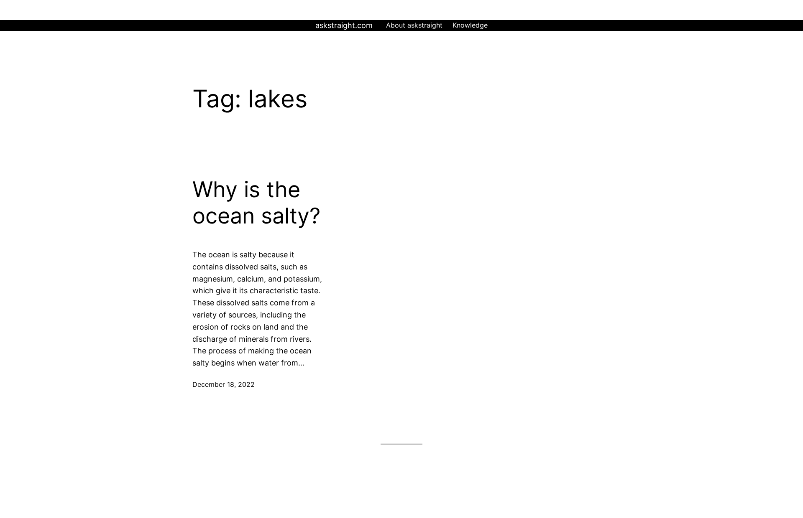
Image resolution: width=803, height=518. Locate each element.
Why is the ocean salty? (256, 203)
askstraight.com (344, 25)
